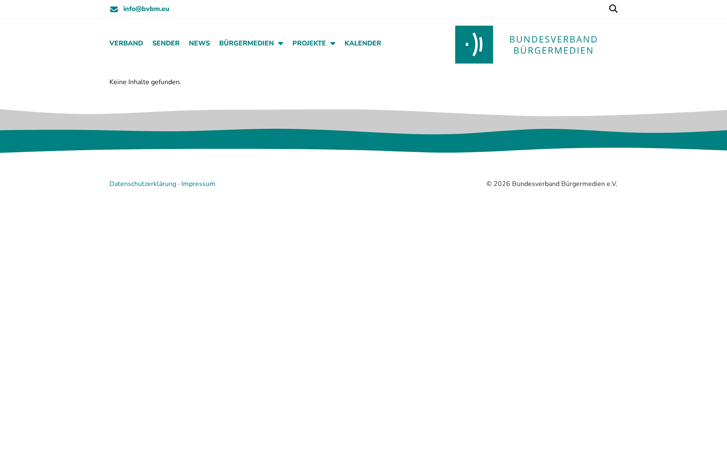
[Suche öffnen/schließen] (613, 9)
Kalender (363, 43)
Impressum (198, 184)
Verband (126, 43)
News (199, 43)
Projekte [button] (309, 43)
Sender (166, 43)
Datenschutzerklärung (142, 184)
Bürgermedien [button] (246, 43)
